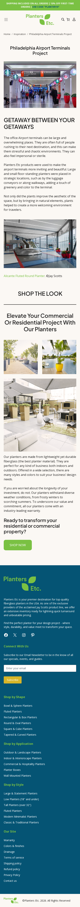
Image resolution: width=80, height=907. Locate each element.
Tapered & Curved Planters (20, 734)
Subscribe (12, 680)
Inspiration (20, 34)
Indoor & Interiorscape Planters (23, 758)
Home (7, 34)
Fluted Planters (13, 711)
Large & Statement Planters (20, 793)
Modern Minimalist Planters (20, 816)
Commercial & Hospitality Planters (24, 764)
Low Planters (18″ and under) (21, 799)
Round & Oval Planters (17, 723)
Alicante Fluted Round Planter (24, 276)
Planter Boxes (12, 770)
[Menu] (13, 19)
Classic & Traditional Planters (21, 822)
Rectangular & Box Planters (20, 717)
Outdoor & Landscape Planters (22, 752)
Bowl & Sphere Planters (18, 705)
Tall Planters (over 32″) (17, 805)
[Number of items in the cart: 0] (68, 19)
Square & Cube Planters (18, 729)
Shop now (18, 545)
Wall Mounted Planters (17, 775)
